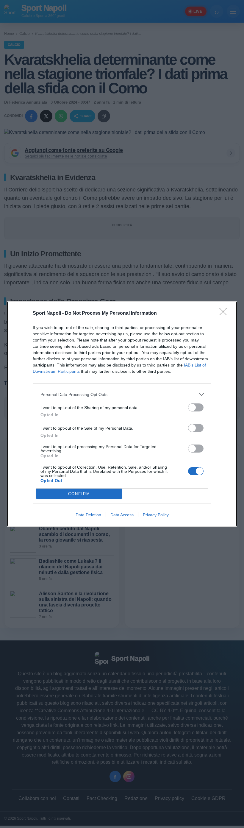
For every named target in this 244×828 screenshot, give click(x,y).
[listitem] (122, 394)
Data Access (122, 514)
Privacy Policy (156, 514)
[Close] (225, 313)
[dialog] (122, 414)
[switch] (196, 407)
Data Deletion (88, 514)
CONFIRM (79, 494)
